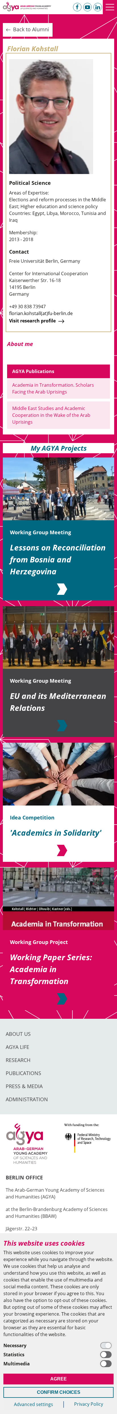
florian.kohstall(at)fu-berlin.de (41, 313)
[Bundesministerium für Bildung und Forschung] (87, 1144)
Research (18, 1060)
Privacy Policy (88, 1404)
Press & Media (24, 1086)
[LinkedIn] (97, 7)
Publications (23, 1073)
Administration (27, 1099)
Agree (58, 1378)
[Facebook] (77, 7)
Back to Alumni (30, 29)
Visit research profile (33, 321)
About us (18, 1033)
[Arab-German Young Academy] (27, 7)
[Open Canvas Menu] (110, 7)
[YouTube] (87, 7)
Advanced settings (33, 1404)
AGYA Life (17, 1047)
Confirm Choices (58, 1392)
